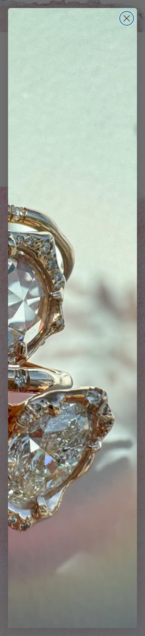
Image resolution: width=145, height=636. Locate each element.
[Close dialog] (127, 18)
